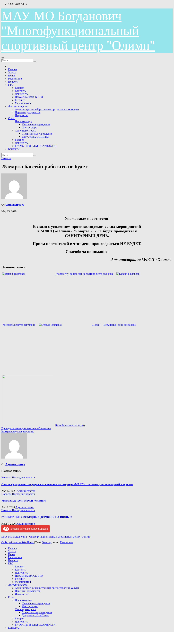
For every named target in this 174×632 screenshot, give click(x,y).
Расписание (15, 78)
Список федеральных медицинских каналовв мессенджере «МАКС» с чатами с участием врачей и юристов (67, 484)
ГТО (10, 84)
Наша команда (23, 121)
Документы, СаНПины (35, 136)
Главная (12, 69)
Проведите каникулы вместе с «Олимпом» (26, 428)
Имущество (21, 115)
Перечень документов (27, 112)
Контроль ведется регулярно (17, 431)
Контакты (20, 90)
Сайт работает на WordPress (17, 542)
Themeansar (66, 542)
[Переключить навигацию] (2, 57)
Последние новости (23, 477)
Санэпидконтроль (25, 130)
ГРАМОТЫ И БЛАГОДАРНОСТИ (35, 145)
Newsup (46, 542)
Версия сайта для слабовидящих (28, 528)
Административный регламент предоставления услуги (47, 109)
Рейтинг (20, 100)
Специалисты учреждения (37, 133)
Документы (21, 93)
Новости (13, 81)
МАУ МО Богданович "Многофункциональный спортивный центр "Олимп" (78, 30)
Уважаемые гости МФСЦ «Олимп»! (23, 500)
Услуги (12, 72)
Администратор (14, 204)
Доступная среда (18, 106)
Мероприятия (23, 103)
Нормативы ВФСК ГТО (29, 96)
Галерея (19, 139)
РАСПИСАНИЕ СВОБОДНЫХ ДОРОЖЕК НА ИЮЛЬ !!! (36, 517)
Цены (11, 75)
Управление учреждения (36, 124)
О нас (11, 118)
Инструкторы (30, 127)
